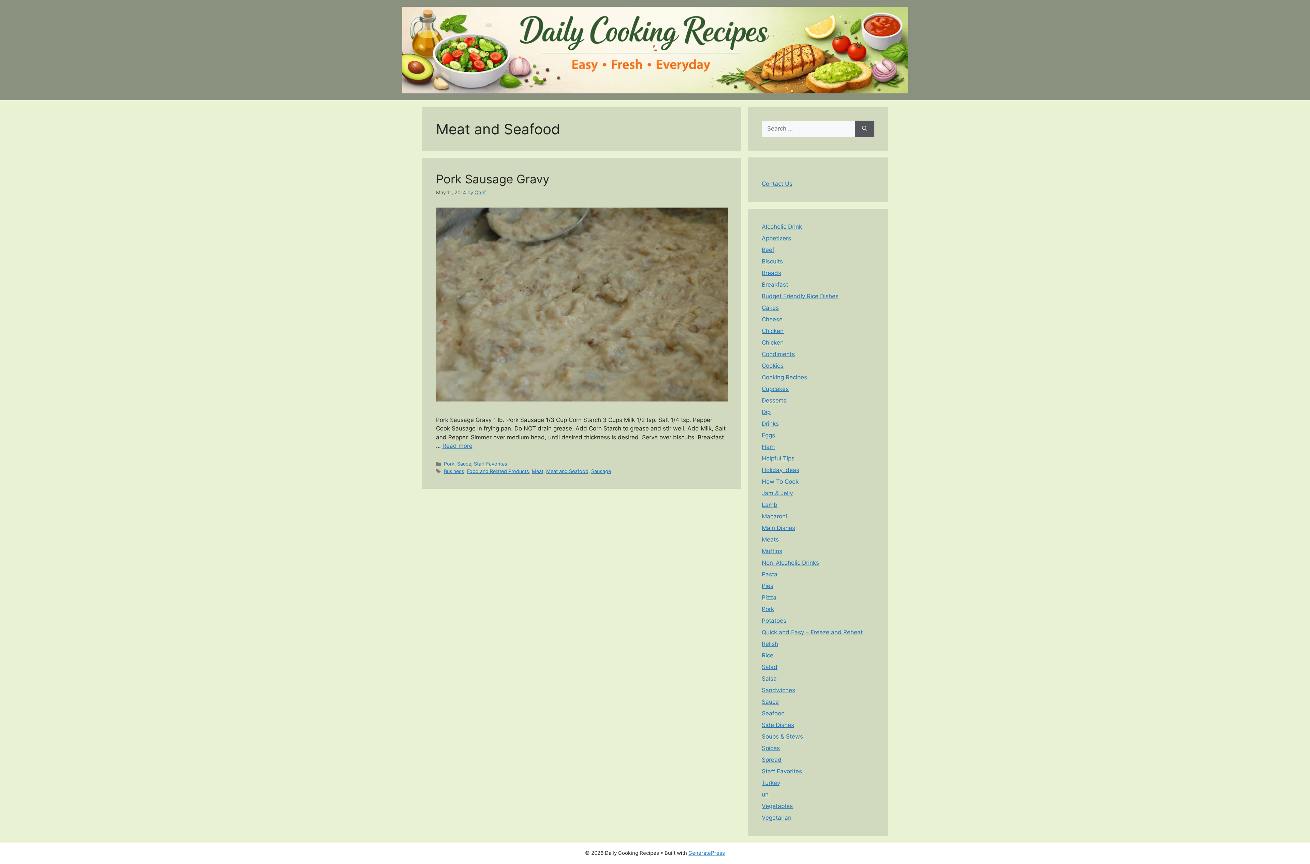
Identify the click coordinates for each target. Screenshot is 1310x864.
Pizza (769, 597)
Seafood (773, 713)
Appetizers (776, 238)
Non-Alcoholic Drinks (790, 562)
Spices (771, 748)
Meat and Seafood (567, 471)
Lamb (769, 504)
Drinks (770, 423)
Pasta (769, 574)
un (765, 794)
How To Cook (780, 481)
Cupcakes (775, 388)
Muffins (772, 551)
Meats (770, 539)
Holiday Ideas (780, 470)
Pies (767, 585)
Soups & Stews (782, 736)
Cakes (770, 307)
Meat (537, 471)
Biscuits (772, 261)
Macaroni (774, 516)
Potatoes (774, 620)
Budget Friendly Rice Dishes (800, 296)
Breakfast (775, 284)
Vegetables (777, 806)
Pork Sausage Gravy (492, 179)
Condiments (778, 354)
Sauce (464, 464)
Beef (768, 249)
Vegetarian (776, 817)
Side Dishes (778, 725)
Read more (457, 445)
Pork (449, 464)
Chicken (773, 331)
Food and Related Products (498, 471)
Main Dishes (778, 528)
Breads (771, 273)
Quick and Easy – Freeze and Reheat (812, 632)
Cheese (772, 319)
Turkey (771, 782)
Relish (770, 643)
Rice (767, 655)
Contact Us (777, 183)
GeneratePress (706, 853)
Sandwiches (778, 690)
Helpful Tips (778, 458)
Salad (769, 667)
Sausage (601, 471)
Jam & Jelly (777, 493)
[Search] (864, 129)
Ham (768, 446)
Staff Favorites (490, 464)
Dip (766, 412)
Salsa (769, 678)
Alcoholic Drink (782, 226)
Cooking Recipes (784, 377)
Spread (772, 759)
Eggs (768, 435)
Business (454, 471)
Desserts (774, 400)
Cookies (773, 365)
